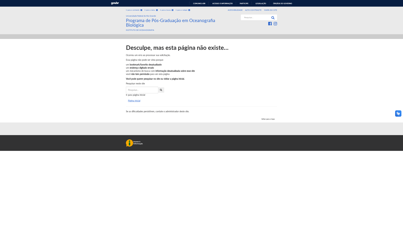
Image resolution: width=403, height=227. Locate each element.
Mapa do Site (270, 10)
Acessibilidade (235, 10)
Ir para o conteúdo (134, 10)
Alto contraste (253, 10)
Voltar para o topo (268, 119)
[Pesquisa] (272, 17)
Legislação (260, 3)
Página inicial (134, 100)
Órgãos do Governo (282, 3)
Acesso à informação (222, 3)
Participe (244, 3)
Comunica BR (199, 3)
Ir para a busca (166, 10)
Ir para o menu (151, 10)
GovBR (115, 3)
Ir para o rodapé (183, 10)
